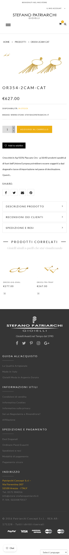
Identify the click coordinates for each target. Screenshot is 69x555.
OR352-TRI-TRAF (45, 282)
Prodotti (20, 42)
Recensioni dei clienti (24, 217)
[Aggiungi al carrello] (4, 293)
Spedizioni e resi (11, 450)
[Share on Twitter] (14, 192)
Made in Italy (9, 371)
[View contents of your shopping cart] (60, 23)
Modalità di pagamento (15, 456)
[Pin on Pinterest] (30, 192)
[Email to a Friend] (22, 192)
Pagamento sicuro (12, 462)
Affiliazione (8, 419)
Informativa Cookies (14, 402)
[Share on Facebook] (5, 192)
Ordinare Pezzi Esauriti (15, 444)
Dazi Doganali (10, 439)
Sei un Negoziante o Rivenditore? (21, 414)
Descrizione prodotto (25, 206)
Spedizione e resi (20, 227)
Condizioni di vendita (14, 396)
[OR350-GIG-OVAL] (17, 268)
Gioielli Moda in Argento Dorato (20, 377)
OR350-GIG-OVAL (12, 282)
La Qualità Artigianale (14, 365)
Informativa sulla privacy (16, 408)
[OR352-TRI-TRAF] (51, 268)
